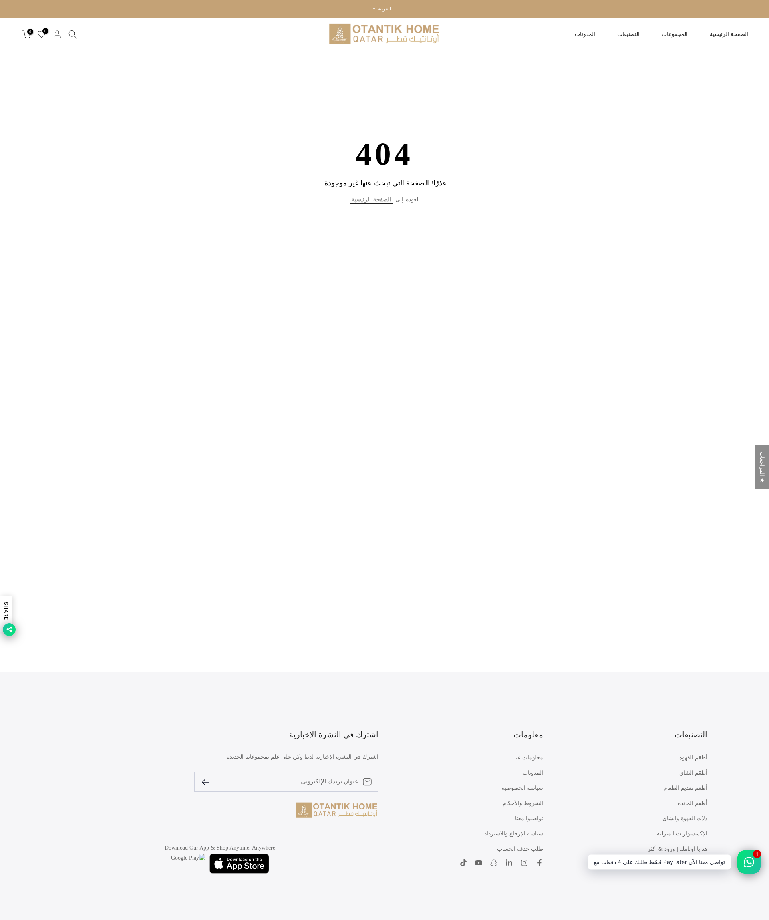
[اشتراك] (209, 781)
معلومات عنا (528, 758)
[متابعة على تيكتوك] (463, 863)
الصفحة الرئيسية (729, 34)
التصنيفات (628, 34)
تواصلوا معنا (529, 818)
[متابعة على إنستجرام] (524, 863)
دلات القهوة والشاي (684, 818)
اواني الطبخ (693, 864)
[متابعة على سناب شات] (493, 863)
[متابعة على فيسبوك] (539, 863)
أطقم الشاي (693, 773)
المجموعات (675, 34)
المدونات (585, 34)
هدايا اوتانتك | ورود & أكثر (677, 849)
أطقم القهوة (693, 758)
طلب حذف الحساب (520, 849)
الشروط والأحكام (523, 803)
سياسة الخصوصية (522, 788)
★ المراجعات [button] (762, 467)
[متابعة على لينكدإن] (509, 863)
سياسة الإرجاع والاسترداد (513, 834)
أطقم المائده (692, 803)
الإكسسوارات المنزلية (682, 834)
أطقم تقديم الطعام (685, 788)
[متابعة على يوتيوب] (478, 863)
